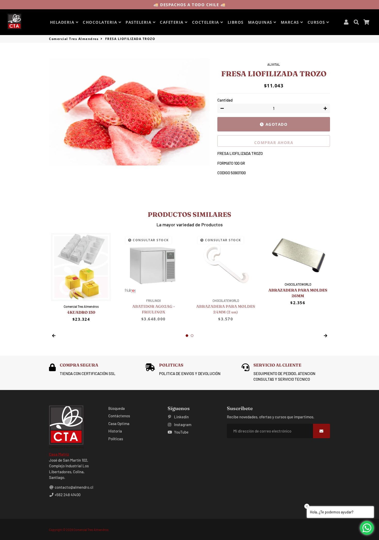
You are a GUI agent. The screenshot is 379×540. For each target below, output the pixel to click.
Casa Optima (118, 423)
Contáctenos (119, 415)
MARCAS (291, 22)
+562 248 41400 (67, 494)
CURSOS (317, 22)
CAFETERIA (172, 22)
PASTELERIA (139, 22)
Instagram (182, 424)
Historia (115, 431)
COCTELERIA (206, 22)
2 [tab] (192, 335)
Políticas (115, 438)
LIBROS (236, 22)
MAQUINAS (261, 22)
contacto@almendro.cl (73, 487)
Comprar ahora (273, 142)
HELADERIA (63, 22)
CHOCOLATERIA (101, 22)
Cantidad (225, 100)
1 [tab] (187, 335)
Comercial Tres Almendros (73, 39)
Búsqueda (116, 408)
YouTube (180, 432)
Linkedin (181, 416)
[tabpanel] (81, 277)
